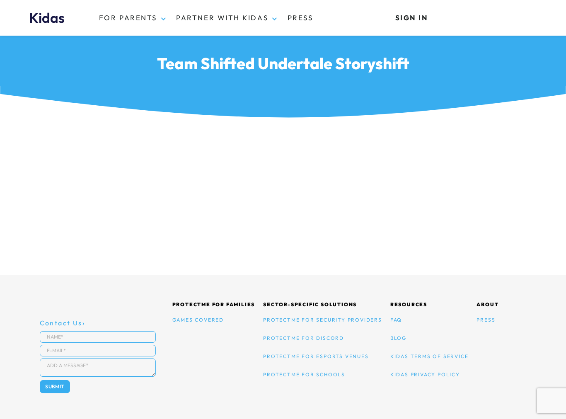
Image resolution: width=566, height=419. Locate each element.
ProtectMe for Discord (303, 338)
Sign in (411, 17)
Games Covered (198, 320)
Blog (398, 338)
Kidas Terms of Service (429, 356)
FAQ (396, 320)
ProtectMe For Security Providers (322, 320)
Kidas (47, 18)
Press (300, 17)
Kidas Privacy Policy (425, 374)
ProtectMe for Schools (304, 374)
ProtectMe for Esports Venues (315, 356)
